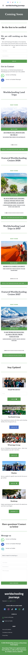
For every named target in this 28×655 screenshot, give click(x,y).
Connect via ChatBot (10, 548)
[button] (3, 5)
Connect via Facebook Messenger (13, 79)
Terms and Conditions (6, 629)
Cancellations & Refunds (7, 632)
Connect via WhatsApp (11, 75)
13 (20, 350)
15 (23, 350)
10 (16, 350)
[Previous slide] (4, 124)
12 (19, 350)
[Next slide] (24, 124)
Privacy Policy (5, 635)
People (8, 601)
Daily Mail (13, 601)
